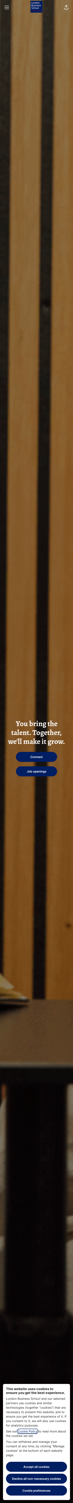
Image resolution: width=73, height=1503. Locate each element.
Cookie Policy (27, 1431)
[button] (66, 7)
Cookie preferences (36, 1490)
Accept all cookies (36, 1467)
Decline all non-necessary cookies (36, 1479)
